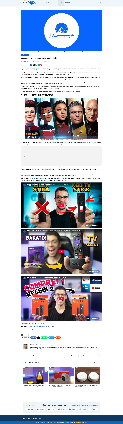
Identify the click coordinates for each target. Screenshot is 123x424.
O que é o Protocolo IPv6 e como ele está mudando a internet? (38, 356)
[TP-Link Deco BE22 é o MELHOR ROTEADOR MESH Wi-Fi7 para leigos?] (87, 375)
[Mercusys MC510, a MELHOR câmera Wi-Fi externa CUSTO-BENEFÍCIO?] (61, 375)
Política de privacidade (31, 418)
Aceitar (78, 422)
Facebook (40, 178)
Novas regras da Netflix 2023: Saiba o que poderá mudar (41, 326)
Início (42, 3)
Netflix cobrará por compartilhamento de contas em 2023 (34, 329)
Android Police (41, 323)
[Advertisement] (66, 156)
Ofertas (67, 3)
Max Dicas (23, 175)
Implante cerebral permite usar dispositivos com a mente (85, 356)
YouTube (74, 175)
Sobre (40, 418)
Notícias (61, 3)
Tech (28, 54)
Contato (23, 418)
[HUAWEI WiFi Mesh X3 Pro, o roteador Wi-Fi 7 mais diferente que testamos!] (35, 375)
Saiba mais (84, 422)
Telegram (33, 178)
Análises (48, 3)
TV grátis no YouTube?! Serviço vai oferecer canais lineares (35, 332)
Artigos (55, 3)
